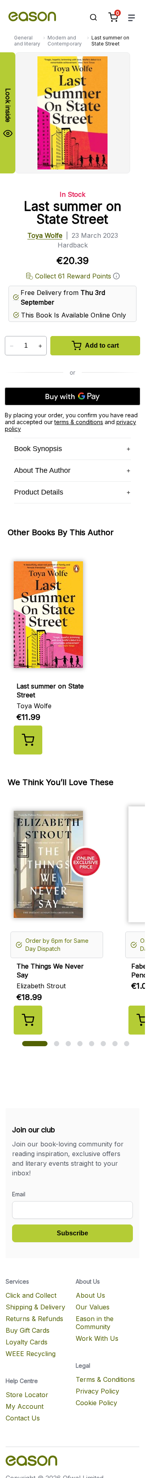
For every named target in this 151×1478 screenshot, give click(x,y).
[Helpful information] (116, 276)
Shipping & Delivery (35, 1307)
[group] (75, 652)
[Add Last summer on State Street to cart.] (28, 740)
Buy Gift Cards (28, 1330)
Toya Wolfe (44, 235)
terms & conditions (78, 421)
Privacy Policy (97, 1391)
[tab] (35, 1043)
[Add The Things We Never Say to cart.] (28, 1020)
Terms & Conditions (105, 1379)
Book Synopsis (38, 449)
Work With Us (97, 1338)
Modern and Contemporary (65, 41)
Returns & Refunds (34, 1319)
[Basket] (113, 17)
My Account (24, 1406)
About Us (90, 1295)
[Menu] (132, 17)
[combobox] (89, 17)
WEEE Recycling (31, 1354)
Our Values (93, 1307)
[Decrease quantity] (11, 346)
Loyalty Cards (27, 1342)
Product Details (38, 492)
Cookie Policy (96, 1403)
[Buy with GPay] (72, 396)
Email (18, 1194)
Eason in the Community (95, 1323)
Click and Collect (31, 1295)
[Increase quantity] (40, 346)
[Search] (89, 17)
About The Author (42, 470)
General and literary (27, 41)
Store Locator (27, 1395)
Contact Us (23, 1418)
